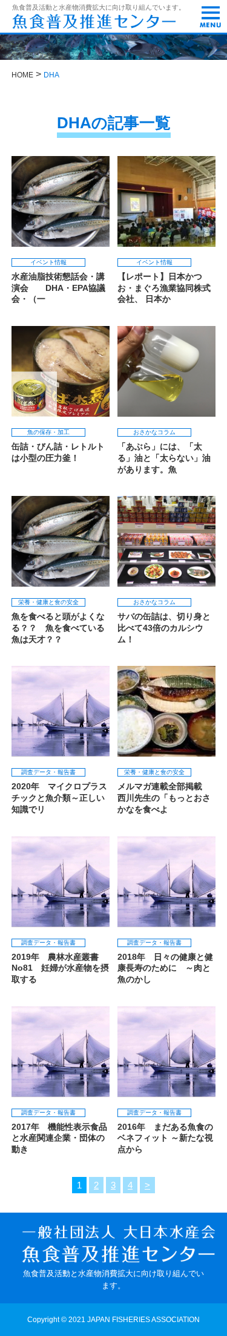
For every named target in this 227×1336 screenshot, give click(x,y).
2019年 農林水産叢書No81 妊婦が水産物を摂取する (60, 968)
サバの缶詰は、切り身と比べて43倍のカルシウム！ (164, 627)
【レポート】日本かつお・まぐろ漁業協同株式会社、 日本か (164, 288)
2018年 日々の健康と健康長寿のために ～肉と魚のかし (165, 968)
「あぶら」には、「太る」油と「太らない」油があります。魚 (164, 458)
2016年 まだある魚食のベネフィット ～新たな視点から (165, 1138)
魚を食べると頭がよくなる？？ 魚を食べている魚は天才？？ (58, 627)
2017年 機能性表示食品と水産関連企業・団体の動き (59, 1138)
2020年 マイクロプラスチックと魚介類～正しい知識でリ (59, 797)
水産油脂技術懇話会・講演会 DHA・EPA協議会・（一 (58, 288)
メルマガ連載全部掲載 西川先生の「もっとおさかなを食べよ (164, 797)
